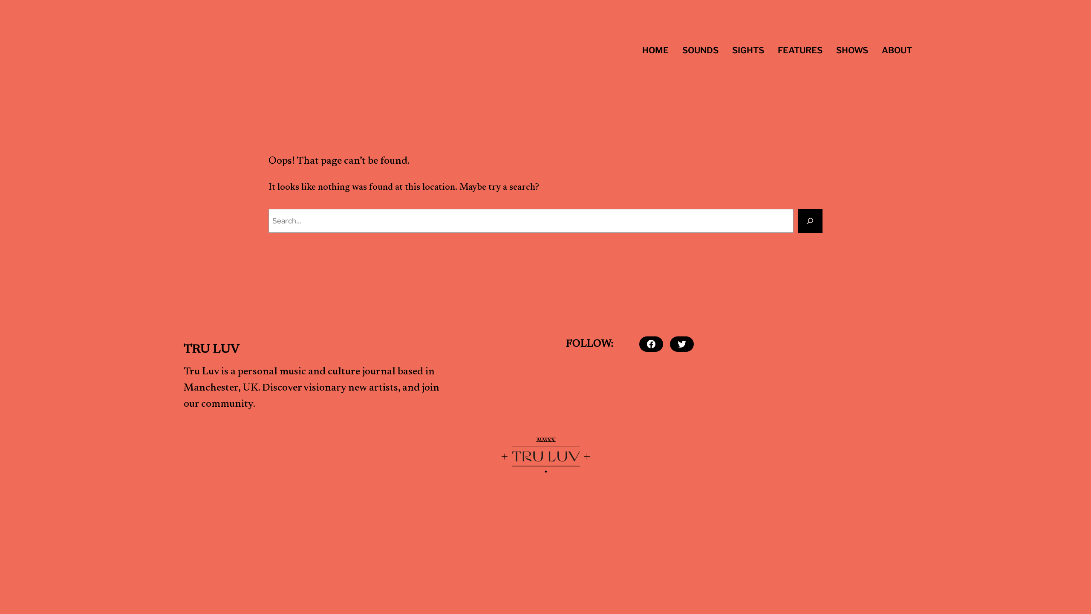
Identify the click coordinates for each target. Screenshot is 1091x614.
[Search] (810, 221)
